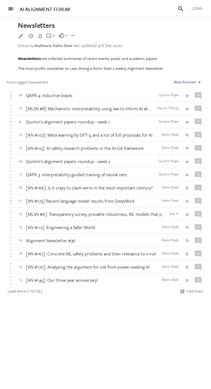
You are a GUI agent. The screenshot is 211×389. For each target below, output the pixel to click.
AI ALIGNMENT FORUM (45, 9)
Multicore (42, 45)
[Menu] (11, 8)
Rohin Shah (62, 45)
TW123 (173, 108)
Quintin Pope (169, 95)
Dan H (161, 108)
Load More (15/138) (25, 291)
